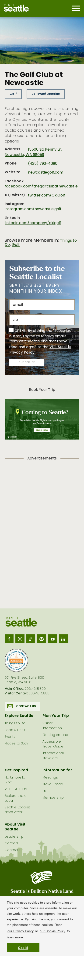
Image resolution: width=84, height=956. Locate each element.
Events (10, 737)
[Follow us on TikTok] (30, 638)
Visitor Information (52, 726)
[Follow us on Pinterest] (41, 638)
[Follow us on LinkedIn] (63, 638)
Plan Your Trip (55, 716)
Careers (11, 843)
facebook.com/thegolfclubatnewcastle (41, 187)
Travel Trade (52, 784)
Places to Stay (16, 743)
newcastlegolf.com (45, 173)
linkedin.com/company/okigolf (33, 223)
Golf (13, 94)
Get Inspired (16, 770)
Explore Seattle (19, 716)
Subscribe (27, 362)
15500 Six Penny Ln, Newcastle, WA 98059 (33, 152)
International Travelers (53, 756)
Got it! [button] (23, 948)
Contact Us (26, 706)
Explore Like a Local (16, 798)
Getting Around (55, 735)
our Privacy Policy (20, 931)
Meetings (50, 777)
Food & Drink (15, 730)
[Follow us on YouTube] (52, 638)
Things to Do (15, 723)
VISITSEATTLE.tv (16, 789)
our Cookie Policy (52, 931)
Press (46, 791)
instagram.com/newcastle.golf (33, 209)
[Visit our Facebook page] (9, 638)
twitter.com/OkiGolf (46, 196)
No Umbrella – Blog (16, 780)
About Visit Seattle (15, 827)
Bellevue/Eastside (46, 94)
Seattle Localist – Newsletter (19, 810)
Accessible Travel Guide (52, 744)
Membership (53, 798)
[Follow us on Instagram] (19, 638)
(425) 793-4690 (42, 164)
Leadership (14, 836)
